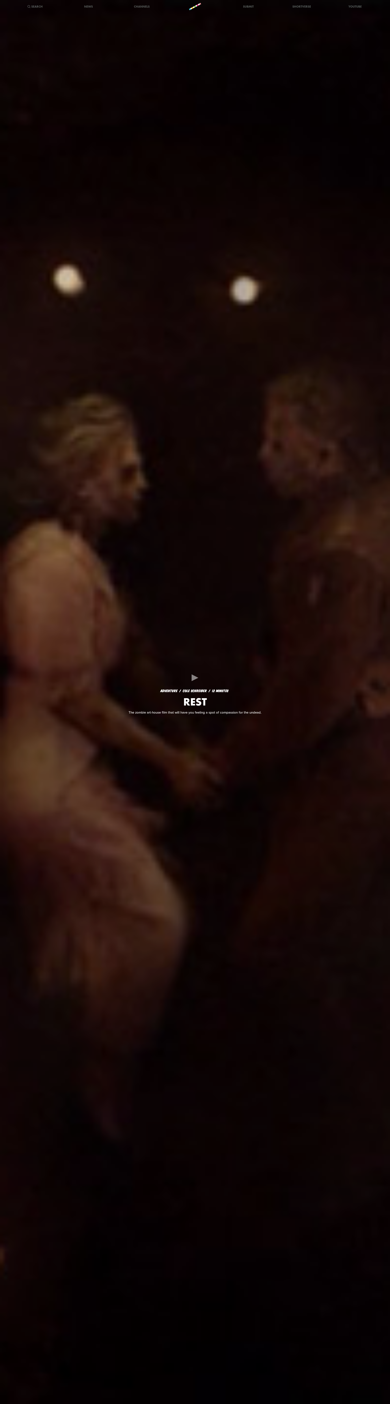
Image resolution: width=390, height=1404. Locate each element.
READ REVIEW (195, 717)
